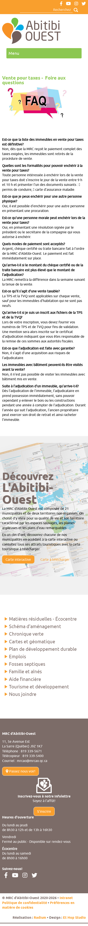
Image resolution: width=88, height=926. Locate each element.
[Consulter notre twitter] (84, 4)
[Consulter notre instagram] (76, 4)
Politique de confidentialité (24, 903)
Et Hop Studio (74, 918)
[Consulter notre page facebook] (61, 4)
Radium (40, 918)
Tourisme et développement (39, 686)
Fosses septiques (27, 664)
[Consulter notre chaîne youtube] (68, 4)
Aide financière (25, 679)
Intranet (66, 898)
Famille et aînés (25, 671)
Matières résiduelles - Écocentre (43, 619)
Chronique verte (26, 634)
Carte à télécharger (55, 559)
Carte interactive (18, 559)
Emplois (17, 656)
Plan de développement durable (43, 649)
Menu (14, 53)
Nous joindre (22, 694)
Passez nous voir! (21, 771)
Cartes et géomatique (32, 641)
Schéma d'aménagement (35, 626)
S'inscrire (44, 811)
